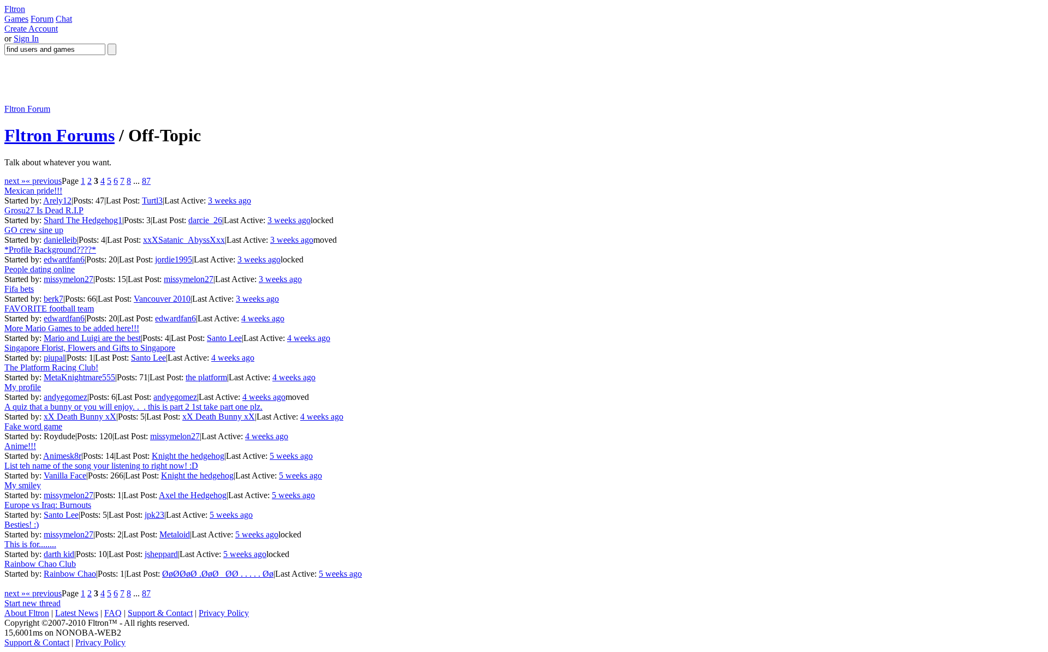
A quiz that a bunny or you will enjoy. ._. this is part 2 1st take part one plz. (133, 406)
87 (146, 181)
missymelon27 (68, 279)
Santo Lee (224, 338)
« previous (44, 181)
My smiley (22, 485)
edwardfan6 (64, 259)
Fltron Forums (59, 135)
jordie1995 (173, 259)
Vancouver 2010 (162, 298)
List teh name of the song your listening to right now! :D (101, 465)
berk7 (53, 298)
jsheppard (161, 554)
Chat (64, 18)
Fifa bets (19, 289)
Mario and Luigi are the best (92, 338)
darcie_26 (205, 220)
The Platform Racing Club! (51, 367)
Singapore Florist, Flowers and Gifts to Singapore (89, 347)
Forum (42, 18)
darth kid (59, 554)
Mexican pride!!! (33, 190)
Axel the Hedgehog (193, 495)
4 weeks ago (262, 318)
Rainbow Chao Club (40, 564)
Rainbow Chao (70, 573)
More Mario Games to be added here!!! (71, 328)
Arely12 (57, 200)
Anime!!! (20, 446)
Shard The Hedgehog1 (83, 220)
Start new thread (32, 603)
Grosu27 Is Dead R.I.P (44, 210)
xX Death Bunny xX (80, 416)
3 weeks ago (229, 200)
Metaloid (174, 534)
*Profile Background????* (50, 249)
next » (15, 181)
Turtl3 (152, 200)
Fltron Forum (27, 108)
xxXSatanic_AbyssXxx (184, 239)
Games (16, 18)
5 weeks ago (291, 455)
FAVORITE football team (49, 308)
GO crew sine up (33, 230)
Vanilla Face (65, 475)
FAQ (113, 613)
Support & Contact (160, 613)
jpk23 (154, 514)
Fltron (14, 9)
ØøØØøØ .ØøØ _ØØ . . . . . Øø (217, 573)
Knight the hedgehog (188, 455)
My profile (22, 387)
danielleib (60, 239)
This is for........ (30, 544)
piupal (54, 357)
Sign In (26, 38)
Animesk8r (62, 455)
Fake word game (33, 426)
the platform (206, 377)
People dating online (39, 269)
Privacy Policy (224, 613)
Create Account (31, 28)
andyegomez (65, 397)
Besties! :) (21, 524)
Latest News (76, 613)
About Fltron (26, 613)
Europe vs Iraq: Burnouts (47, 505)
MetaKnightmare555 (79, 377)
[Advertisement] (203, 79)
